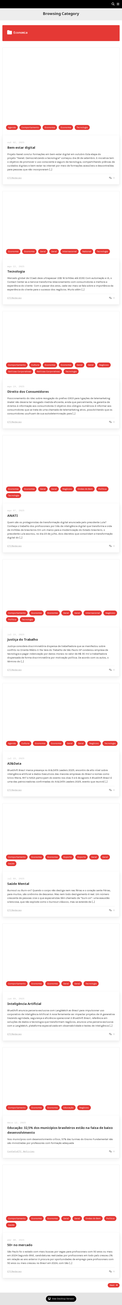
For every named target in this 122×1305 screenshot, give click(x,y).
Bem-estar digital (21, 147)
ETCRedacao (14, 178)
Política (102, 489)
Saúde (11, 863)
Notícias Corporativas (19, 371)
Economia (50, 127)
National (86, 251)
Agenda (12, 127)
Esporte (67, 857)
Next (112, 1285)
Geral (43, 251)
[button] (118, 4)
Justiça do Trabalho (22, 639)
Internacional (69, 251)
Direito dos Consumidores (28, 391)
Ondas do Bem (85, 489)
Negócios (104, 365)
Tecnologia (82, 127)
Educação (68, 1107)
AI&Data (14, 763)
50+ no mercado (19, 1245)
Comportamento (30, 127)
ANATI (12, 515)
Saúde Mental (18, 884)
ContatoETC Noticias (20, 1151)
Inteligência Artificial (24, 1004)
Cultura (35, 365)
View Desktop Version (62, 1298)
